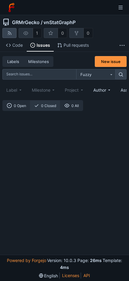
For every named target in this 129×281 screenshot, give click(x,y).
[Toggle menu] (120, 7)
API (86, 275)
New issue (111, 61)
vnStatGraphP (60, 22)
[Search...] (121, 74)
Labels (13, 61)
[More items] (122, 45)
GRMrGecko (26, 22)
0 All (75, 105)
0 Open (20, 105)
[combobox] (95, 74)
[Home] (11, 7)
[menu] (48, 275)
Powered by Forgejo (26, 260)
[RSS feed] (9, 33)
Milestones (38, 61)
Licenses (70, 275)
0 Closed (48, 105)
